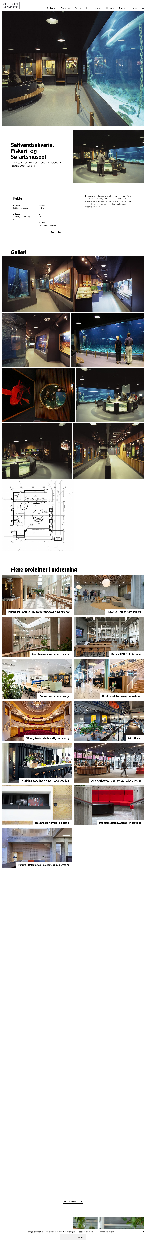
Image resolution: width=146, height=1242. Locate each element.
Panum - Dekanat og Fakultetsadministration (44, 865)
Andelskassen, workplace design (51, 654)
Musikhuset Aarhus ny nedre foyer (121, 696)
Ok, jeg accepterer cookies (73, 1237)
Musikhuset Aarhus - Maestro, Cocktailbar (46, 780)
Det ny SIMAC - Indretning (126, 654)
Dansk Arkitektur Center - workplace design (116, 780)
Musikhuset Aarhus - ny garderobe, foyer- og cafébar (39, 612)
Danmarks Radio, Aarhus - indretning (120, 822)
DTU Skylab (134, 738)
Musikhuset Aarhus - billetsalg (52, 822)
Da (132, 8)
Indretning (64, 569)
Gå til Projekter (70, 1201)
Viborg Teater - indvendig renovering (48, 738)
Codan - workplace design (54, 696)
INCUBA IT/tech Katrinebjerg (124, 612)
